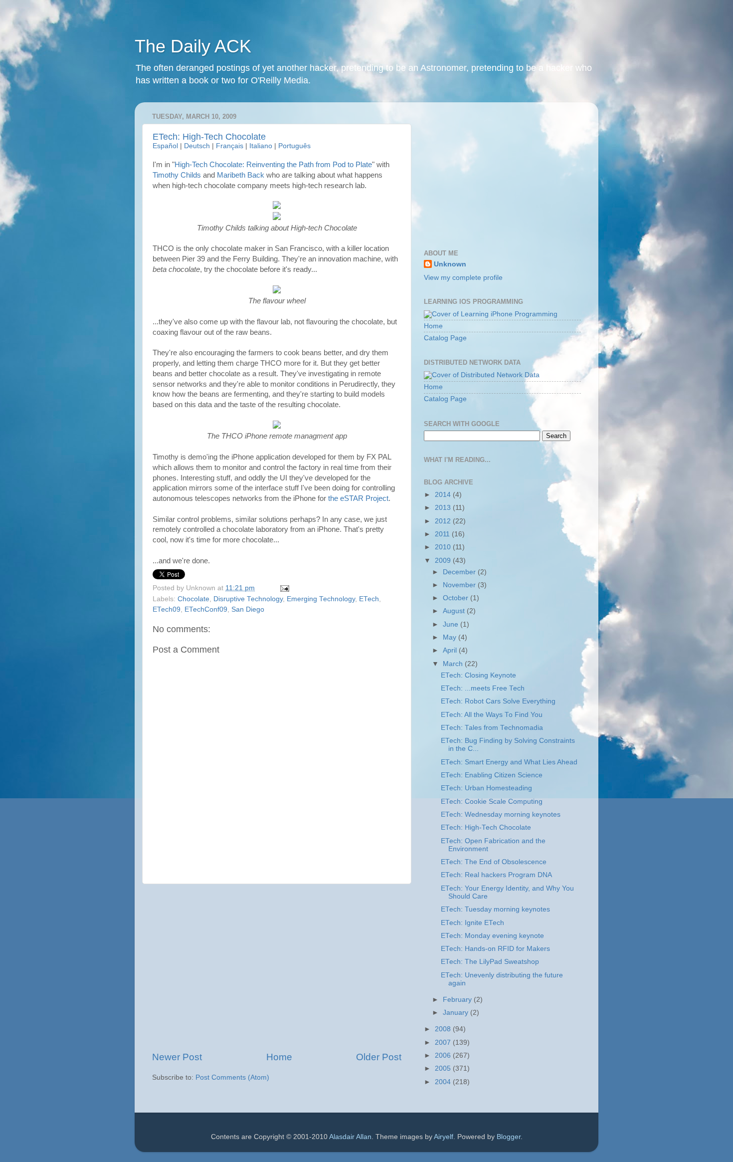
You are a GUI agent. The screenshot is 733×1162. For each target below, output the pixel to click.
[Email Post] (283, 588)
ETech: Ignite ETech (472, 923)
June (451, 624)
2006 (444, 1055)
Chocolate (193, 599)
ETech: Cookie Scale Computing (492, 801)
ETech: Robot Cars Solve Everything (498, 701)
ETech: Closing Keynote (478, 675)
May (450, 637)
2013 (444, 507)
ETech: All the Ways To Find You (492, 714)
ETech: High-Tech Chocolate (209, 137)
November (460, 585)
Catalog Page (445, 338)
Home (279, 1057)
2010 (444, 547)
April (451, 650)
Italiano (260, 146)
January (456, 1012)
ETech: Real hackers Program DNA (496, 875)
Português (294, 146)
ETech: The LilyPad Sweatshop (490, 961)
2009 (444, 560)
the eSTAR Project (358, 498)
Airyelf (443, 1137)
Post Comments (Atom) (232, 1077)
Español (165, 146)
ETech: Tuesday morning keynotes (495, 909)
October (456, 598)
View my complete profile (463, 277)
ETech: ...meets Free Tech (483, 688)
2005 (444, 1068)
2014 (444, 494)
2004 (444, 1082)
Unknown (450, 264)
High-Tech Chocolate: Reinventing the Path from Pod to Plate (273, 165)
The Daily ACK (193, 46)
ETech (369, 599)
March (454, 664)
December (460, 572)
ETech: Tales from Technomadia (492, 727)
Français (229, 146)
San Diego (247, 609)
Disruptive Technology (248, 599)
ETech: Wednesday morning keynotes (500, 814)
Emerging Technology (321, 599)
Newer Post (177, 1057)
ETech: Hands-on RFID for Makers (495, 948)
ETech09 (167, 609)
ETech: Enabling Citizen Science (492, 775)
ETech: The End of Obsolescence (494, 862)
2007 (444, 1042)
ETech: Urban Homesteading (486, 788)
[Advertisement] (276, 967)
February (458, 999)
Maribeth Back (240, 175)
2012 (444, 521)
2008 (444, 1029)
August (455, 611)
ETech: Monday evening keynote (492, 935)
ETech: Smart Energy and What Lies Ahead (509, 762)
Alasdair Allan (350, 1137)
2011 (443, 534)
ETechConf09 (205, 609)
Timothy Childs (177, 175)
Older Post (378, 1057)
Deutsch (197, 146)
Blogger (509, 1137)
